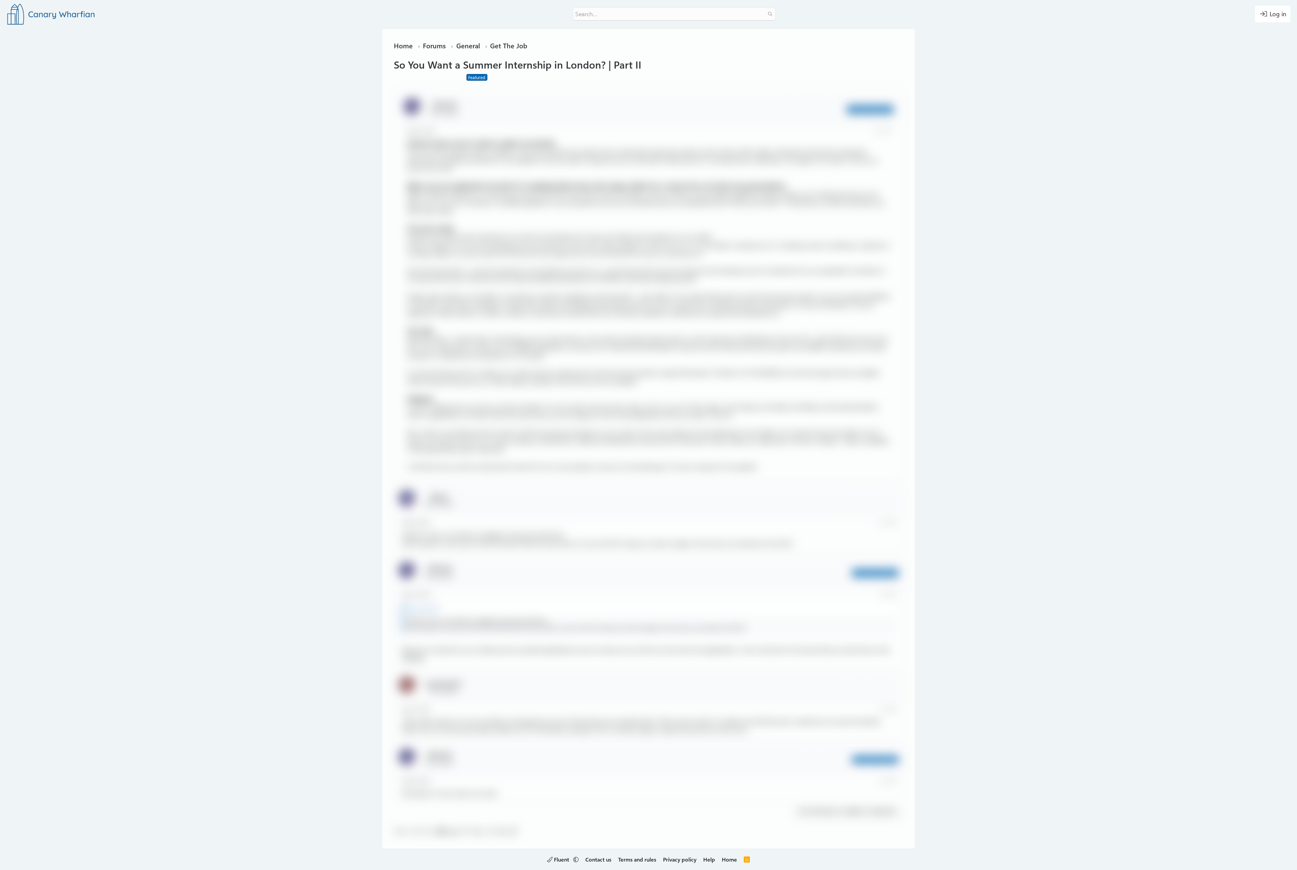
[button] (576, 859)
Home (729, 859)
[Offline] (418, 110)
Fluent (561, 859)
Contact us (598, 859)
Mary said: (418, 608)
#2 (892, 522)
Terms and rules (637, 859)
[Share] (878, 131)
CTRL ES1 (411, 76)
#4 (892, 709)
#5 (892, 781)
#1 (887, 131)
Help (709, 859)
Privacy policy (679, 859)
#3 (892, 594)
